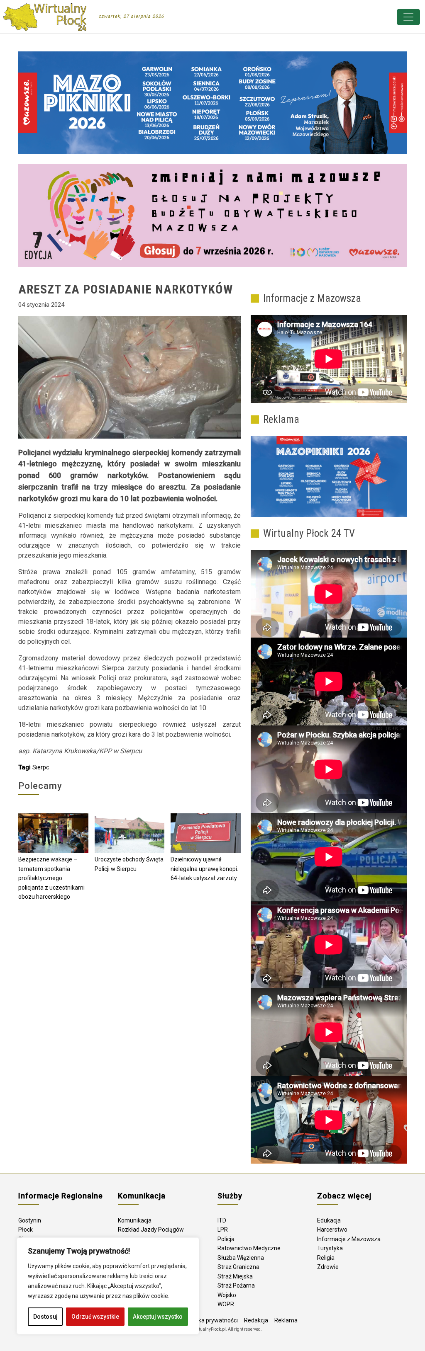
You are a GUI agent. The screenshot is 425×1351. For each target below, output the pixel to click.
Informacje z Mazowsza (349, 1239)
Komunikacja (134, 1220)
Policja (225, 1239)
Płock (25, 1229)
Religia (326, 1257)
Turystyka (330, 1248)
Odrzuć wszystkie (95, 1316)
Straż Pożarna (236, 1285)
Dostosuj (45, 1316)
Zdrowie (328, 1267)
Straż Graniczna (238, 1267)
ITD (221, 1220)
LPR (222, 1229)
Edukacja (329, 1220)
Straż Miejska (235, 1276)
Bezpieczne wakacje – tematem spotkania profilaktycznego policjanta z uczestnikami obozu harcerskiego (51, 878)
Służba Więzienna (240, 1257)
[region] (108, 1285)
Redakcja (256, 1320)
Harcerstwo (332, 1229)
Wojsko (226, 1295)
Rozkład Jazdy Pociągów (151, 1229)
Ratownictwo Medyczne (249, 1248)
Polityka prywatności (211, 1320)
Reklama (286, 1320)
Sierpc (40, 767)
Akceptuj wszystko (158, 1316)
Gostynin (29, 1220)
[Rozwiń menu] (408, 17)
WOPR (225, 1304)
